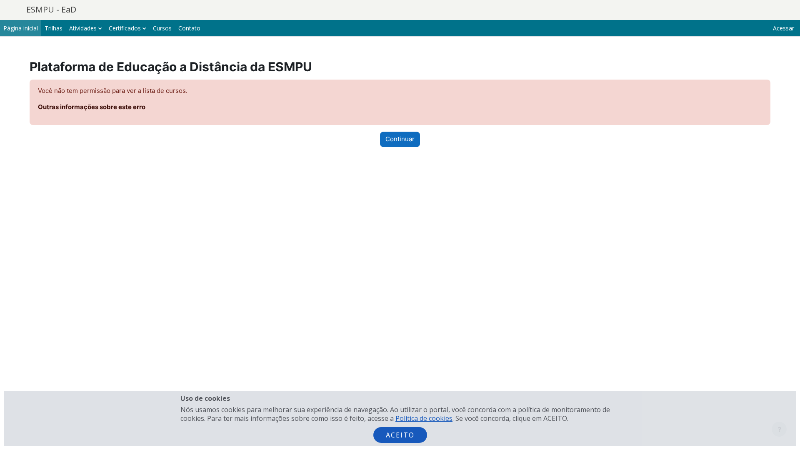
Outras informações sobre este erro (91, 107)
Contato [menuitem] (189, 28)
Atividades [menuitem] (83, 28)
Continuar (400, 139)
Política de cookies (423, 418)
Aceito (400, 435)
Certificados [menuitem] (125, 28)
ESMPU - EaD (51, 9)
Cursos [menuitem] (162, 28)
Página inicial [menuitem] (20, 28)
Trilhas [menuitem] (53, 28)
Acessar (783, 28)
